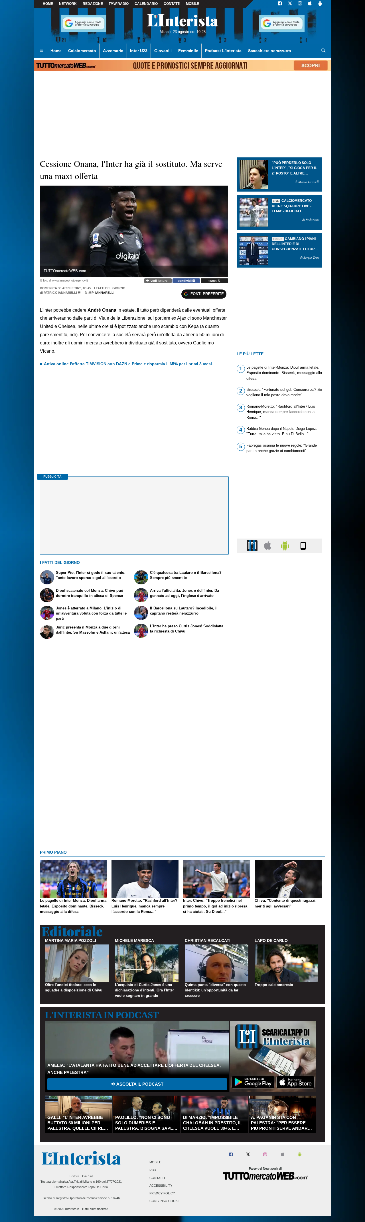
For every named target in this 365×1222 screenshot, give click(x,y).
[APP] (253, 545)
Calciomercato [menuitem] (82, 50)
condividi (185, 280)
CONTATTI (172, 3)
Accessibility (160, 1185)
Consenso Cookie (165, 1201)
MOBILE (192, 3)
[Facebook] (279, 4)
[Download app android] (320, 4)
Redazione (93, 3)
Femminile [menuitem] (188, 50)
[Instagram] (300, 4)
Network (68, 3)
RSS (152, 1170)
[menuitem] (41, 51)
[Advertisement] (279, 778)
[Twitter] (290, 4)
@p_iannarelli (101, 292)
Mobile (155, 1162)
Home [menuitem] (56, 50)
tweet (213, 280)
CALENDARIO (146, 3)
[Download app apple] (309, 4)
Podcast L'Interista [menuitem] (223, 50)
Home (48, 3)
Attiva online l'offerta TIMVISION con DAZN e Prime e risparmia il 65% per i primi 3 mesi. (128, 364)
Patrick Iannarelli (60, 292)
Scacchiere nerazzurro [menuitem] (269, 50)
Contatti (157, 1178)
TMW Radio (119, 3)
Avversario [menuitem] (113, 50)
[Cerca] (323, 51)
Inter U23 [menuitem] (138, 50)
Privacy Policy (162, 1193)
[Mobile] (303, 545)
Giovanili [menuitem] (163, 50)
